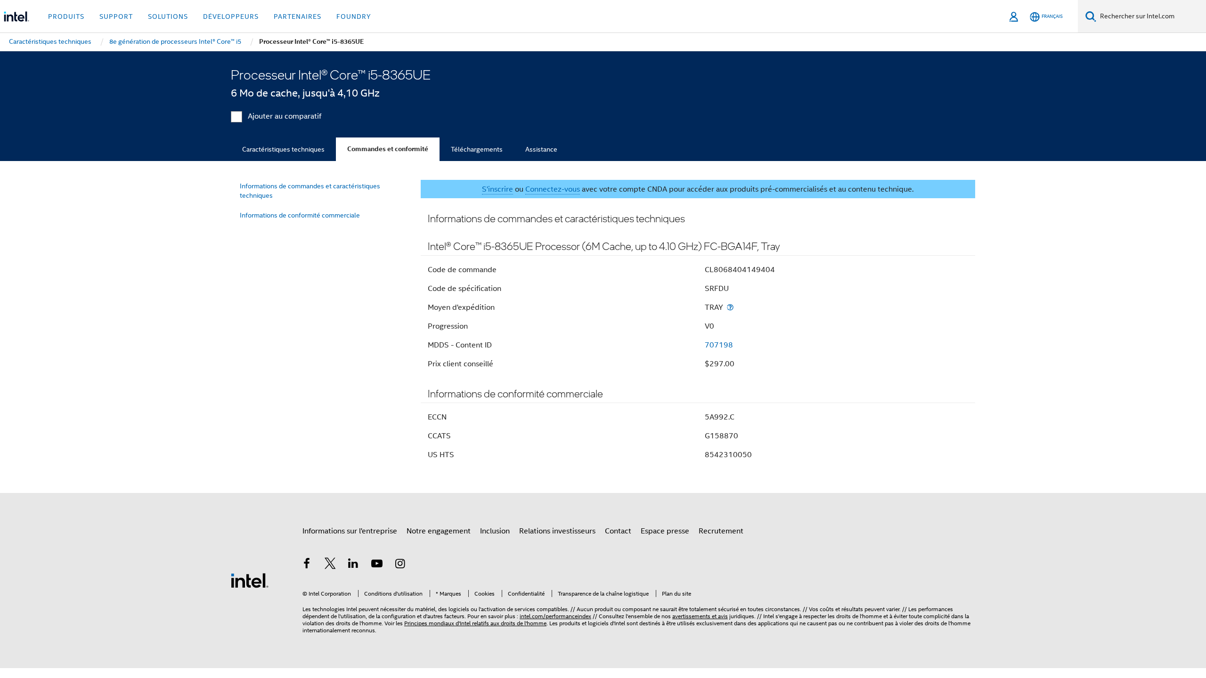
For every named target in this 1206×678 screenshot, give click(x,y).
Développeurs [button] (231, 16)
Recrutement (721, 531)
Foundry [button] (353, 16)
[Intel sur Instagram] (400, 565)
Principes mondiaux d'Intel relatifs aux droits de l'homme (475, 623)
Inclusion (495, 531)
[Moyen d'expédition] (730, 307)
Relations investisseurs (557, 531)
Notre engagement (439, 531)
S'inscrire (497, 189)
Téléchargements (477, 149)
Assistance (541, 149)
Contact (618, 531)
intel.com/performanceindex (555, 616)
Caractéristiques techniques (283, 149)
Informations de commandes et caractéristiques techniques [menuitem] (310, 191)
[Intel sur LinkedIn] (353, 565)
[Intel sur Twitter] (330, 565)
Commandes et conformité (387, 149)
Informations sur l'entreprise (349, 531)
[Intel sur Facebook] (307, 565)
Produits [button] (66, 16)
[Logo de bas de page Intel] (250, 580)
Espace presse (665, 531)
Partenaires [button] (297, 16)
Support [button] (116, 16)
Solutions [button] (168, 16)
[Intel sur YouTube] (377, 565)
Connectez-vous (552, 189)
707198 (719, 345)
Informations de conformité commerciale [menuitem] (300, 215)
